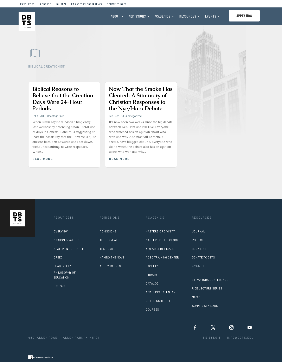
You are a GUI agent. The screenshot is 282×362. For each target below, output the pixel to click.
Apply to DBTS (110, 266)
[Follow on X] (213, 327)
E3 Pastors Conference (86, 4)
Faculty (152, 266)
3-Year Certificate (160, 248)
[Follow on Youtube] (249, 327)
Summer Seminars (205, 305)
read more (42, 159)
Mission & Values (66, 240)
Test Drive (107, 248)
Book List (199, 248)
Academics (163, 16)
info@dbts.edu (240, 337)
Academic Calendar (160, 292)
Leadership (62, 266)
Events (210, 16)
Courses (152, 309)
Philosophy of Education (65, 275)
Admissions (137, 16)
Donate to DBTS (117, 4)
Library (151, 274)
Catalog (152, 283)
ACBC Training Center (162, 257)
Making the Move (112, 257)
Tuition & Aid (109, 240)
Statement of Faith (68, 248)
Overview (61, 231)
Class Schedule (158, 300)
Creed (58, 257)
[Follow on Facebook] (195, 327)
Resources (187, 16)
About (115, 16)
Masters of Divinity (160, 231)
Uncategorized (55, 116)
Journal (61, 4)
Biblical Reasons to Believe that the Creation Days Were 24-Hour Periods (62, 99)
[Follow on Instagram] (231, 327)
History (59, 286)
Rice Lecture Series (207, 288)
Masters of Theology (162, 240)
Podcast (45, 4)
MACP (196, 297)
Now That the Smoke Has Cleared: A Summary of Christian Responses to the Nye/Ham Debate (141, 99)
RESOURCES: (28, 4)
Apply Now (244, 15)
